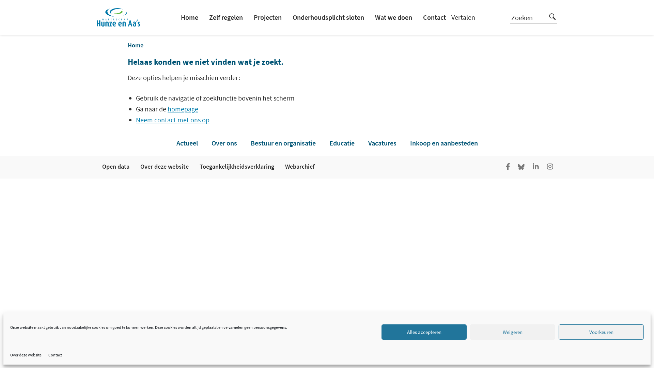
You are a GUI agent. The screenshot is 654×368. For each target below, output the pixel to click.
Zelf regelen (226, 17)
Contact (55, 354)
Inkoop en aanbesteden (444, 143)
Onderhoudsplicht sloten (328, 17)
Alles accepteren (424, 332)
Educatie (342, 143)
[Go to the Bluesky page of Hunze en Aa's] (522, 167)
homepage (183, 109)
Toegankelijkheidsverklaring (237, 166)
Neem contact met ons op (172, 120)
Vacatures (382, 143)
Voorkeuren (601, 332)
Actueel (187, 143)
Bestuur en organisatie (283, 143)
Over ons (224, 143)
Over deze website (26, 354)
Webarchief (300, 166)
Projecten (268, 17)
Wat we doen (393, 17)
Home (189, 17)
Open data (115, 166)
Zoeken (522, 17)
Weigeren (513, 332)
